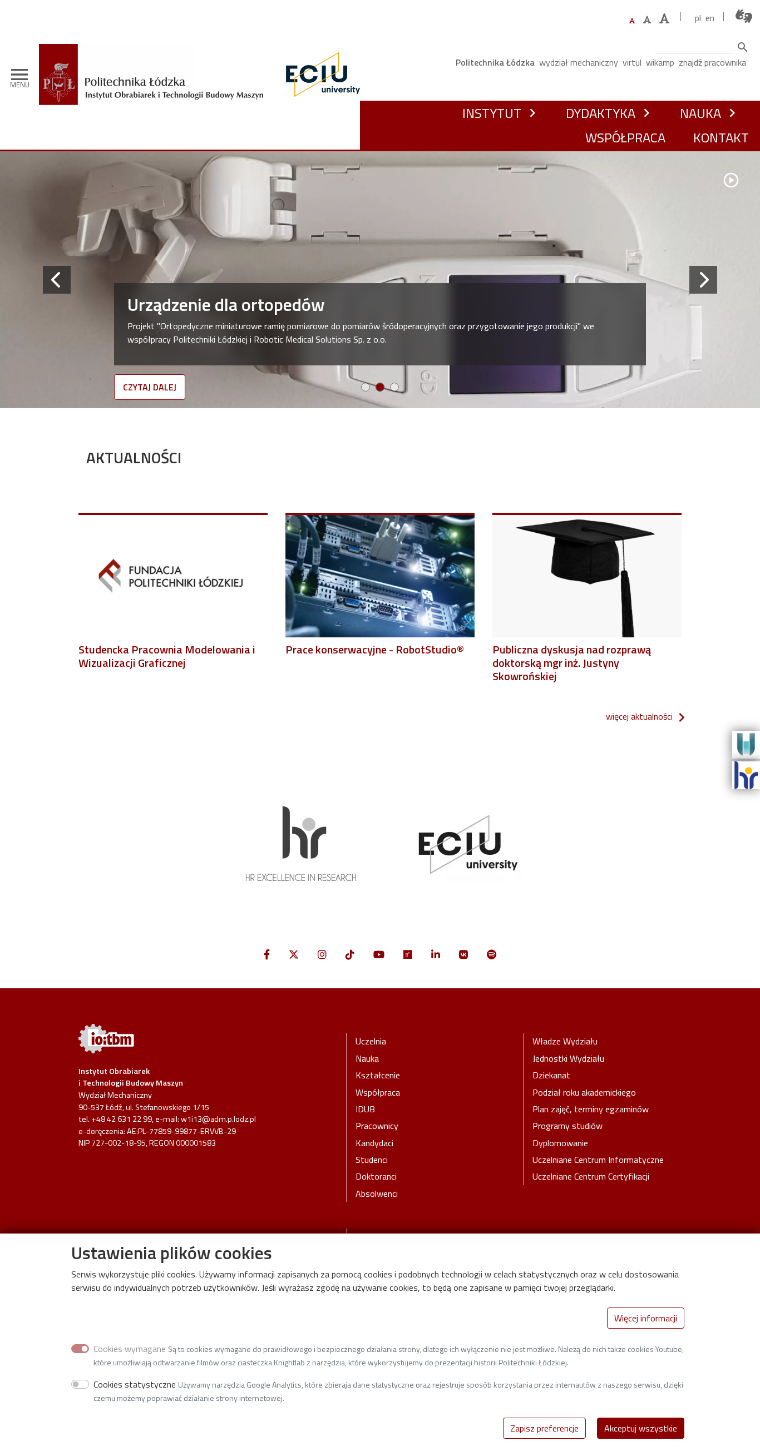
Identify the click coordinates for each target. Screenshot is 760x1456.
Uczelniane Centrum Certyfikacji (590, 1176)
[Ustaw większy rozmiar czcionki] (647, 19)
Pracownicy (377, 1125)
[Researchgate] (407, 954)
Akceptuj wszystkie (640, 1428)
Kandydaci (374, 1143)
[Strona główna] (155, 60)
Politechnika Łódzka (495, 62)
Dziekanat (551, 1075)
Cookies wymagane (129, 1348)
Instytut (491, 113)
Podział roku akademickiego (584, 1092)
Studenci (372, 1159)
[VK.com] (463, 954)
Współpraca (625, 137)
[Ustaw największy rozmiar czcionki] (664, 18)
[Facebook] (267, 954)
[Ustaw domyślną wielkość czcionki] (632, 21)
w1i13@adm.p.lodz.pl (218, 1119)
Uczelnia (371, 1041)
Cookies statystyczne (134, 1384)
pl (698, 17)
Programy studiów (567, 1125)
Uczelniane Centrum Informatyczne (598, 1159)
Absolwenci (377, 1193)
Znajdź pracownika (712, 62)
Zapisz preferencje (544, 1428)
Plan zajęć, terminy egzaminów (590, 1109)
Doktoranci (376, 1176)
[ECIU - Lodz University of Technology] (320, 74)
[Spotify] (491, 954)
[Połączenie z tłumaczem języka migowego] (744, 16)
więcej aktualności (639, 716)
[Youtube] (378, 954)
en (709, 17)
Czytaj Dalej (149, 387)
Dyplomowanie (560, 1143)
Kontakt (721, 137)
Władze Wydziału (565, 1041)
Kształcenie (378, 1075)
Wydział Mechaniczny (578, 62)
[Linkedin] (435, 954)
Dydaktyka (600, 113)
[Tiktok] (350, 954)
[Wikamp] (746, 743)
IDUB (365, 1109)
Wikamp (660, 62)
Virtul (632, 62)
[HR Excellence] (746, 774)
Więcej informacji (645, 1318)
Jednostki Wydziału (568, 1058)
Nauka (700, 113)
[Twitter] (294, 954)
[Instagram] (322, 954)
